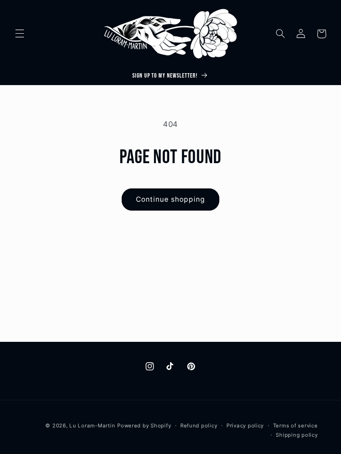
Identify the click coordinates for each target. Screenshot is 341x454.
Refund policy (199, 426)
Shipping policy (296, 435)
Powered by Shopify (144, 426)
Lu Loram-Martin (92, 426)
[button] (19, 33)
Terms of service (295, 426)
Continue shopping (171, 199)
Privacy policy (245, 426)
